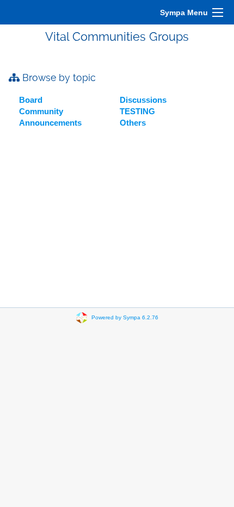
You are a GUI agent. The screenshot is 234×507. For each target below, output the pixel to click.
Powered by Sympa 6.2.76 (124, 317)
